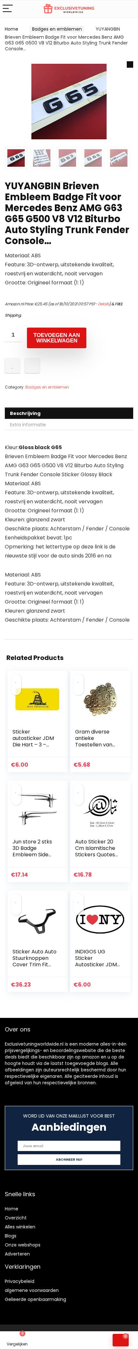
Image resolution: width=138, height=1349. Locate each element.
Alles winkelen (20, 1227)
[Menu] (7, 8)
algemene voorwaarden (32, 1290)
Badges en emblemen (57, 29)
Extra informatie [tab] (28, 424)
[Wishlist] (52, 1340)
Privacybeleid (19, 1281)
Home (11, 29)
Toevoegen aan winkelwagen (56, 338)
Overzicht (16, 1218)
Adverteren (17, 1254)
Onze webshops (22, 1245)
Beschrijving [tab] (25, 413)
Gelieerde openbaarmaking (35, 1299)
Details (103, 304)
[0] (120, 1340)
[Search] (128, 8)
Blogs (10, 1236)
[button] (130, 64)
